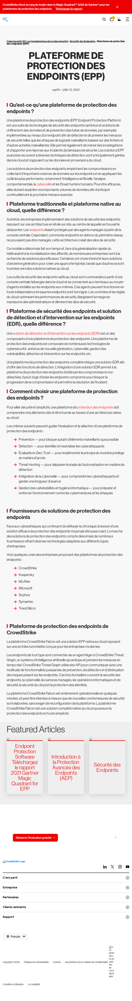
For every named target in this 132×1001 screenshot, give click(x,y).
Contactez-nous (74, 837)
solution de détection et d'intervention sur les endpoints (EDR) (56, 333)
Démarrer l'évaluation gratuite (34, 837)
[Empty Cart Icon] (119, 19)
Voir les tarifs (105, 837)
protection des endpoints (95, 407)
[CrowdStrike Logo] (5, 19)
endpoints (36, 230)
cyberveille (44, 184)
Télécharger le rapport (69, 9)
